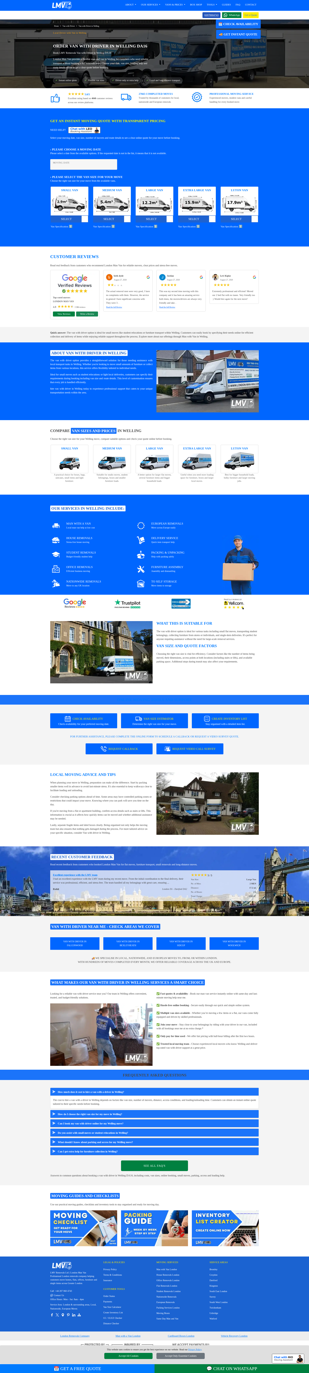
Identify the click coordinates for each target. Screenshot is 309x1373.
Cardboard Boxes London (181, 1336)
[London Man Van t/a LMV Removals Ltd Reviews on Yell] (234, 604)
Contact (250, 4)
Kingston (214, 1286)
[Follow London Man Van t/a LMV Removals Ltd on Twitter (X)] (57, 1315)
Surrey (213, 1297)
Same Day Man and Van (167, 1318)
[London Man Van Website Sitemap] (79, 1315)
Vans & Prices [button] (174, 4)
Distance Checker (111, 1323)
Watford (213, 1318)
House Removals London (167, 1275)
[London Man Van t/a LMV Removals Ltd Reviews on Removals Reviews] (181, 604)
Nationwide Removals (166, 1297)
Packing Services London (168, 1308)
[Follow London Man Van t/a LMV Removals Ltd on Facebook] (51, 1315)
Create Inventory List (113, 1312)
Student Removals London (168, 1291)
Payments (107, 1301)
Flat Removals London (166, 1286)
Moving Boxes (163, 1313)
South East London (218, 1291)
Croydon (213, 1275)
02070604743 (211, 15)
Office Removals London (167, 1280)
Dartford (213, 1280)
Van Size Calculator (112, 1307)
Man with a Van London (128, 1336)
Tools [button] (211, 4)
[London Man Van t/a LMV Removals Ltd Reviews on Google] (75, 604)
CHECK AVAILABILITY (83, 721)
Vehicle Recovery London (234, 1336)
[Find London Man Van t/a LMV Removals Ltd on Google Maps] (62, 1315)
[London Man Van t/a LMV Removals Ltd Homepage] (61, 5)
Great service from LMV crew (69, 875)
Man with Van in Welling (194, 336)
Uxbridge (214, 1313)
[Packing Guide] (154, 1228)
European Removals (165, 1302)
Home (56, 26)
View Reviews (63, 314)
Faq (238, 4)
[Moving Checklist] (83, 1228)
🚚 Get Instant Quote (238, 34)
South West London (219, 1302)
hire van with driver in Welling (66, 388)
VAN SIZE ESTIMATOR (154, 721)
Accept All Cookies (128, 1355)
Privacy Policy (110, 1269)
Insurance (107, 1280)
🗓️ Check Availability (238, 24)
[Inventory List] (225, 1228)
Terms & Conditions (112, 1275)
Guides (226, 4)
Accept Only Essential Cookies (181, 1355)
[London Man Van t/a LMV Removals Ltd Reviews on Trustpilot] (127, 604)
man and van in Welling (103, 59)
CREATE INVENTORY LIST (226, 721)
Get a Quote (251, 15)
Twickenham (215, 1308)
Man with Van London (166, 1269)
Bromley (213, 1269)
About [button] (129, 4)
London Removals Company (75, 1336)
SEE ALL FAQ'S (154, 1165)
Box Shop (196, 4)
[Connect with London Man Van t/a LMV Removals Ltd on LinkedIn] (73, 1315)
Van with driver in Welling (96, 832)
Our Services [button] (150, 4)
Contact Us (57, 1295)
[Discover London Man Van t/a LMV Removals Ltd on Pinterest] (68, 1315)
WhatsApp (234, 15)
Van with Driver (68, 26)
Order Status (109, 1296)
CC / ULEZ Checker (112, 1318)
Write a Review (87, 314)
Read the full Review (114, 307)
